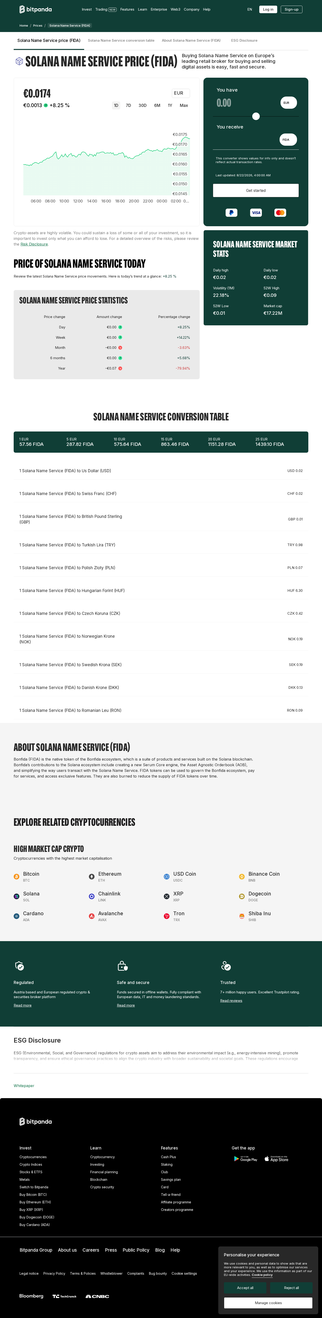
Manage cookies (268, 1303)
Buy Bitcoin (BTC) (33, 1195)
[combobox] (289, 103)
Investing (97, 1164)
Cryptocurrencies (33, 1157)
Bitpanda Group (36, 1250)
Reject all (291, 1288)
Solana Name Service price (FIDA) (48, 40)
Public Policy (136, 1250)
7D (128, 105)
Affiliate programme (176, 1202)
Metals (25, 1179)
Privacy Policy (54, 1273)
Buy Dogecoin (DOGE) (37, 1217)
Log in (268, 9)
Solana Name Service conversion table (121, 40)
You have (227, 90)
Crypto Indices (31, 1164)
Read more (23, 1005)
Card (165, 1187)
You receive (230, 127)
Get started (256, 190)
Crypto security (102, 1187)
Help (175, 1250)
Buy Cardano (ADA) (35, 1225)
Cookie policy (262, 1275)
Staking (167, 1164)
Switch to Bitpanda (34, 1187)
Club (164, 1172)
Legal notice (29, 1273)
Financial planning (104, 1172)
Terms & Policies (83, 1273)
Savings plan (171, 1179)
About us (67, 1250)
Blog (160, 1250)
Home (24, 25)
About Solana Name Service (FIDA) (191, 40)
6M (157, 105)
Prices (37, 25)
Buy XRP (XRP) (31, 1210)
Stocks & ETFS (31, 1172)
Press (111, 1250)
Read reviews (231, 1000)
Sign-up (291, 9)
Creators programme (177, 1210)
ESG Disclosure (244, 40)
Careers (91, 1250)
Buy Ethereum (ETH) (35, 1202)
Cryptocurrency (102, 1157)
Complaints (135, 1273)
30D (143, 105)
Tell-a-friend (171, 1195)
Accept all (245, 1288)
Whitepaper (24, 1085)
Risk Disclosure (34, 244)
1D (116, 105)
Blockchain (98, 1179)
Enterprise (159, 9)
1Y (170, 105)
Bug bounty (158, 1273)
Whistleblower (111, 1273)
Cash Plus (168, 1157)
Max (184, 105)
